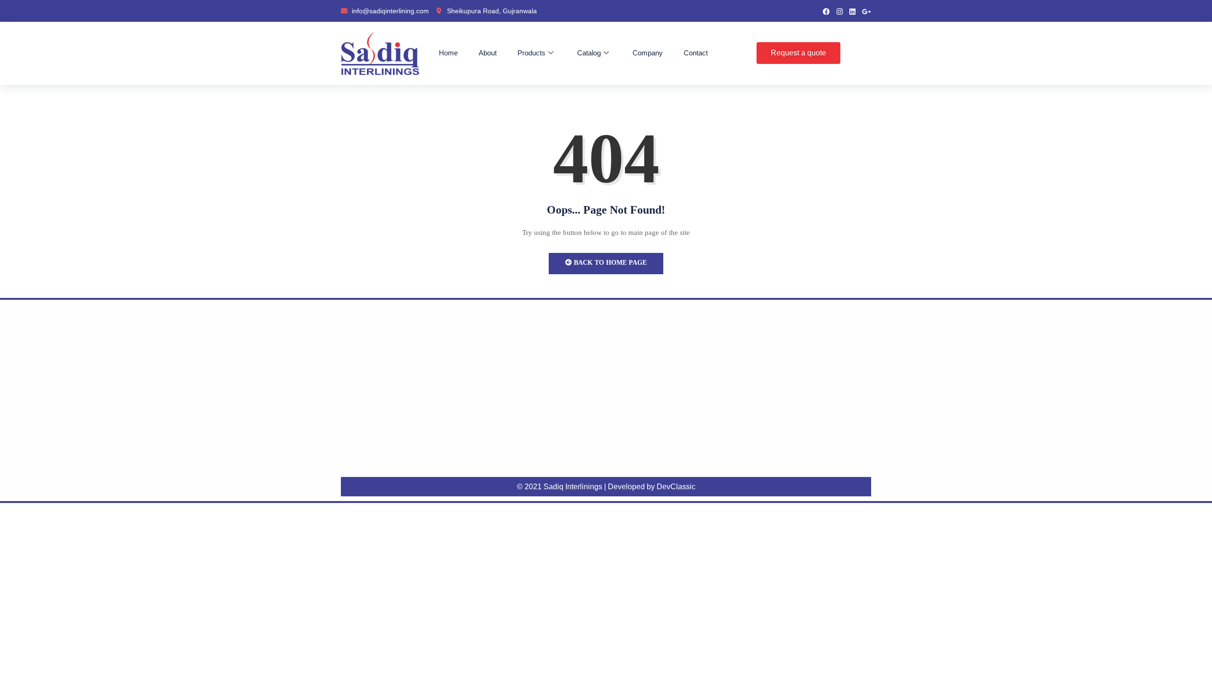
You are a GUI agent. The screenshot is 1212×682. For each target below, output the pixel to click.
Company (648, 53)
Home (448, 53)
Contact (696, 53)
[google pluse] (866, 11)
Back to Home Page (609, 262)
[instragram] (840, 11)
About (488, 53)
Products (531, 53)
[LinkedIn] (852, 11)
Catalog (589, 53)
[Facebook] (826, 11)
